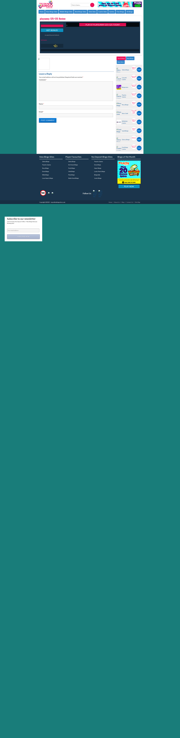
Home (42, 12)
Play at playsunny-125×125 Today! (103, 25)
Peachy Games (124, 96)
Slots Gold (125, 113)
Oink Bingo (71, 171)
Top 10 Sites (121, 58)
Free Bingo (120, 12)
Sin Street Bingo (73, 165)
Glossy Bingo (126, 139)
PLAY (139, 69)
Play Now (129, 186)
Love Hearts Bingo (47, 178)
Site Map (137, 202)
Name (41, 104)
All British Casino (125, 122)
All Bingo (130, 12)
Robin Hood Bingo (73, 178)
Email (41, 112)
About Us (117, 202)
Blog (123, 202)
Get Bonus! (52, 30)
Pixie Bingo (71, 175)
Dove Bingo (45, 171)
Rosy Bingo (125, 104)
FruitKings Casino (125, 148)
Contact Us (129, 202)
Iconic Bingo (97, 178)
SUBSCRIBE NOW (23, 236)
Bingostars (125, 87)
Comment (43, 80)
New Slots (121, 62)
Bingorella (97, 175)
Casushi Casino (124, 78)
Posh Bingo (71, 168)
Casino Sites (102, 12)
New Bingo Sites (51, 12)
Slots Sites (92, 12)
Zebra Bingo (125, 70)
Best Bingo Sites (80, 12)
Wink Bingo (45, 175)
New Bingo (130, 58)
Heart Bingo (97, 168)
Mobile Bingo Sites (66, 12)
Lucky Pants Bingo (99, 171)
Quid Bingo (125, 131)
